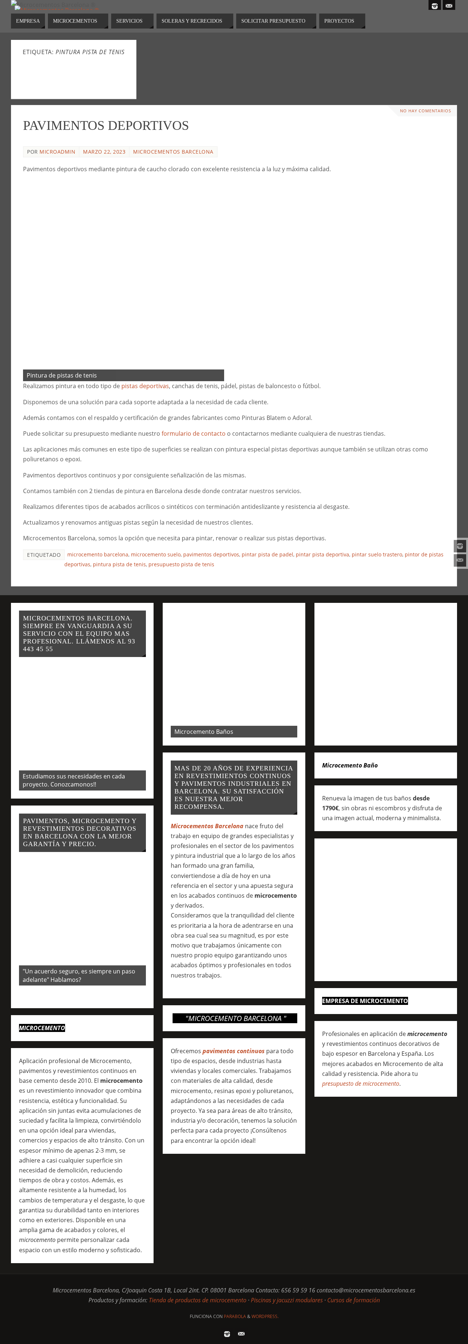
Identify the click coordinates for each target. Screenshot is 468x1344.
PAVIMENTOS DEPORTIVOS (106, 125)
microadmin (57, 151)
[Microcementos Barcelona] (460, 546)
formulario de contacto (194, 433)
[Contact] (460, 560)
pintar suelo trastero (377, 554)
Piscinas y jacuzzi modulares (287, 1300)
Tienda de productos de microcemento (197, 1300)
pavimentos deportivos (211, 554)
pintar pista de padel (267, 554)
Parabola (235, 1316)
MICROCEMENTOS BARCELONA (173, 151)
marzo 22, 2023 (104, 151)
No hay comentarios (425, 110)
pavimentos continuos (234, 1051)
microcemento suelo (156, 554)
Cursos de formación (353, 1300)
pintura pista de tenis (119, 564)
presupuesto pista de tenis (181, 564)
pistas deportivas (145, 386)
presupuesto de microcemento (360, 1084)
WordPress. (265, 1316)
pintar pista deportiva (322, 554)
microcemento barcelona (97, 554)
